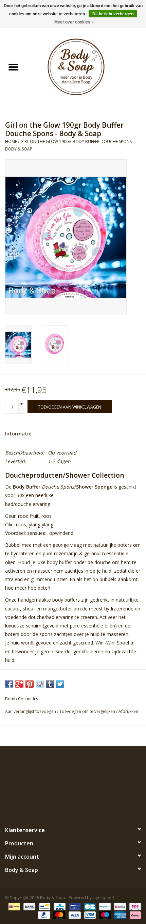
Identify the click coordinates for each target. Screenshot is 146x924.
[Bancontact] (43, 906)
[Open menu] (13, 67)
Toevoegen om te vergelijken (87, 711)
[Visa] (73, 915)
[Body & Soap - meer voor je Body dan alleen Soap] (86, 67)
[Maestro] (104, 915)
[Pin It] (29, 684)
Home (11, 141)
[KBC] (59, 906)
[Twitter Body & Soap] (60, 799)
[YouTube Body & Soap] (85, 799)
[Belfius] (119, 906)
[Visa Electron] (89, 915)
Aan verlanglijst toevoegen (31, 711)
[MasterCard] (58, 915)
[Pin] (74, 906)
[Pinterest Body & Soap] (73, 799)
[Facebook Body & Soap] (48, 799)
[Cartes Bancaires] (89, 906)
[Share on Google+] (19, 684)
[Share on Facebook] (9, 684)
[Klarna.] (134, 915)
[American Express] (119, 915)
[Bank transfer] (28, 906)
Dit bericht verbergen (112, 14)
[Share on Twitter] (60, 684)
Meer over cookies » (74, 22)
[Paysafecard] (104, 906)
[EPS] (134, 906)
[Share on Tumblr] (50, 684)
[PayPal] (43, 915)
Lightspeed (103, 898)
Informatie (18, 433)
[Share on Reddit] (40, 684)
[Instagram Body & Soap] (97, 799)
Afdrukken (128, 711)
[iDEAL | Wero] (13, 906)
